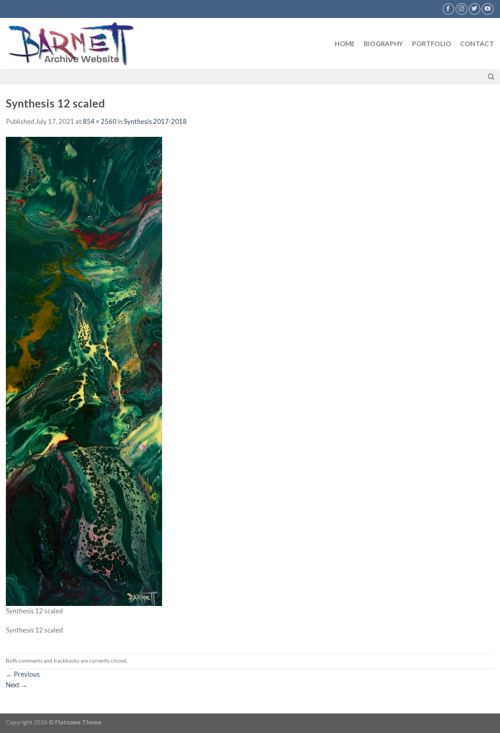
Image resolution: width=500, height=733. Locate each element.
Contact (477, 43)
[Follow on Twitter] (475, 9)
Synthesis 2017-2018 (155, 121)
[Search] (491, 76)
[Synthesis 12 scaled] (84, 370)
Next (16, 685)
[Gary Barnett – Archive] (85, 43)
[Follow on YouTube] (488, 9)
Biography (384, 43)
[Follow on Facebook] (449, 9)
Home (345, 43)
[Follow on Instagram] (461, 9)
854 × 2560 (99, 121)
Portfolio (432, 43)
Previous (23, 674)
